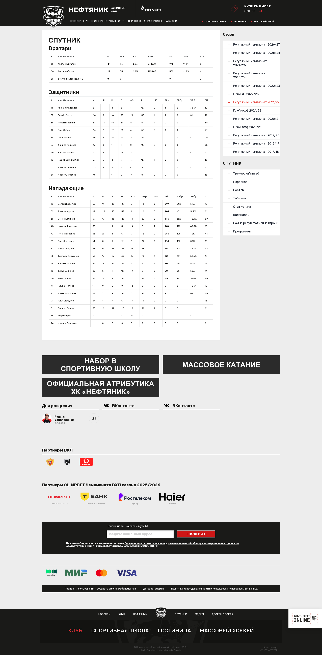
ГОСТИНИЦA (174, 630)
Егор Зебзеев (65, 115)
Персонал (240, 182)
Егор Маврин (64, 315)
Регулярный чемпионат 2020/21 (256, 119)
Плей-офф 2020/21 (247, 127)
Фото (121, 21)
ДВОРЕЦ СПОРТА (135, 21)
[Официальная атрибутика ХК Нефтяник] (100, 387)
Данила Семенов (67, 167)
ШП (155, 100)
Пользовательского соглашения (144, 543)
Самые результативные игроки (255, 223)
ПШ (122, 56)
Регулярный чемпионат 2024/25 (250, 63)
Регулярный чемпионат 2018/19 (256, 143)
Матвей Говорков (67, 293)
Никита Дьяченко (67, 226)
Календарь (241, 215)
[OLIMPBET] (86, 461)
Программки (242, 231)
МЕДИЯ (199, 614)
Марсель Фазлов (67, 175)
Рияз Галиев (64, 278)
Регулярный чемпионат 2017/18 (256, 152)
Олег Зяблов (64, 130)
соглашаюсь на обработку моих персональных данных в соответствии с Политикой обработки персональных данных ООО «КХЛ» (152, 544)
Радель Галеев (66, 308)
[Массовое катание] (221, 364)
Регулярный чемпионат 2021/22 (256, 102)
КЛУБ (86, 21)
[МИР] (76, 572)
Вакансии (171, 21)
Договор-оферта (153, 588)
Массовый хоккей (264, 21)
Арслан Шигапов (67, 64)
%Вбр (193, 100)
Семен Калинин (66, 219)
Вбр (167, 100)
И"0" (202, 56)
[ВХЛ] (67, 461)
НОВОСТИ (75, 21)
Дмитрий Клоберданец (70, 79)
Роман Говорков (66, 233)
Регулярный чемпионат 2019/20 (256, 135)
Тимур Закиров (66, 271)
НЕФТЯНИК (97, 21)
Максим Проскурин (68, 323)
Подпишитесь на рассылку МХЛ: (128, 526)
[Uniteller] (51, 572)
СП (206, 100)
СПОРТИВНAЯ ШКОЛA (120, 630)
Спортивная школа (215, 21)
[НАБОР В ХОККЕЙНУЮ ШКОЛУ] (100, 364)
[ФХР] (50, 461)
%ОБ (185, 56)
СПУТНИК (110, 21)
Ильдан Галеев (66, 286)
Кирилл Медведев (67, 108)
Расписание (155, 21)
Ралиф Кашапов (66, 152)
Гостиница (240, 21)
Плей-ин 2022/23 (246, 94)
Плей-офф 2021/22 (247, 110)
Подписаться (196, 533)
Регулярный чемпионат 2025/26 (256, 53)
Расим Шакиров (66, 263)
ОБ (170, 56)
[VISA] (126, 572)
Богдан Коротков (67, 204)
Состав (238, 190)
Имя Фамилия (66, 56)
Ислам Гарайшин (67, 122)
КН (134, 56)
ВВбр (179, 100)
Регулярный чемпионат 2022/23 (256, 86)
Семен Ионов (65, 137)
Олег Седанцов (66, 241)
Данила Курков (66, 211)
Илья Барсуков (66, 300)
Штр (143, 100)
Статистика (242, 207)
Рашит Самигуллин (68, 160)
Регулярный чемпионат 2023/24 (250, 75)
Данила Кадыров (67, 145)
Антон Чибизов (66, 71)
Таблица (239, 198)
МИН (150, 56)
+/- (132, 100)
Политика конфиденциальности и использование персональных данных (214, 588)
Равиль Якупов (66, 248)
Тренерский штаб (246, 173)
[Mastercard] (101, 572)
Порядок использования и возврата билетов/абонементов (100, 588)
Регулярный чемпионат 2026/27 (256, 44)
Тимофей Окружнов (68, 256)
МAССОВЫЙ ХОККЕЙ (227, 630)
